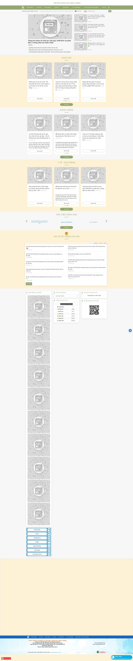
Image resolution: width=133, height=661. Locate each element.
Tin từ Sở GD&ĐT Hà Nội (66, 236)
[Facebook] (130, 330)
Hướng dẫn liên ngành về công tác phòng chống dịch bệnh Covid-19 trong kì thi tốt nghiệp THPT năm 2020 (93, 84)
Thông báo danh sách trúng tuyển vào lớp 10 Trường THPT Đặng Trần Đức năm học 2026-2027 (44, 270)
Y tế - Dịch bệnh (76, 7)
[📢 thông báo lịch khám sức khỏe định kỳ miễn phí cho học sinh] (66, 175)
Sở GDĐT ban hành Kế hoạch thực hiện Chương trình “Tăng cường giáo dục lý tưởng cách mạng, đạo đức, (85, 275)
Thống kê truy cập (62, 300)
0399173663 (118, 656)
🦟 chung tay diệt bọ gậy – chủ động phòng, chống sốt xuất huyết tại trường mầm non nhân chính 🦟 (96, 17)
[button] (26, 221)
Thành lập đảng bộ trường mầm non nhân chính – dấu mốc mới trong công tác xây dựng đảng (49, 51)
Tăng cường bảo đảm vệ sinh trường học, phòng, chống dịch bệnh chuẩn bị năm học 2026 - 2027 (96, 26)
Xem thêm (66, 104)
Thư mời (100, 243)
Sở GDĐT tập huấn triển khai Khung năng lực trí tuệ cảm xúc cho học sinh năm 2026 (45, 246)
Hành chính (47, 7)
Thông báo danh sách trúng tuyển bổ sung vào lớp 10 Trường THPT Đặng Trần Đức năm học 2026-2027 (86, 247)
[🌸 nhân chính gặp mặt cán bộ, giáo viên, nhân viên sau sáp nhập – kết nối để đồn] (80, 37)
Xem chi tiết (39, 98)
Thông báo (96, 243)
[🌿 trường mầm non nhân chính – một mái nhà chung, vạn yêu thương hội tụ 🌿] (80, 46)
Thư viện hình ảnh (66, 214)
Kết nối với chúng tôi (90, 292)
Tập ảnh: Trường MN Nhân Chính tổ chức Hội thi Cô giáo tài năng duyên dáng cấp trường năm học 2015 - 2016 (39, 222)
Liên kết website (61, 292)
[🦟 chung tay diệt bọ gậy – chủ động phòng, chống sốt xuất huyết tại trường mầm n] (80, 18)
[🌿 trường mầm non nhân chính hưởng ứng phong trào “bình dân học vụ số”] (66, 123)
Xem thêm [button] (66, 227)
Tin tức (91, 243)
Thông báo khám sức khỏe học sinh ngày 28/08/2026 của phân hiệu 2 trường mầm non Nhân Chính (93, 188)
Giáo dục (56, 7)
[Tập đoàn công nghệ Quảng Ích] (101, 651)
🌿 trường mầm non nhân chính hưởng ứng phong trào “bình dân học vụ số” (46, 49)
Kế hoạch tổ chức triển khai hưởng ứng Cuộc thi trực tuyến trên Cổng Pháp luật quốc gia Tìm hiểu (44, 262)
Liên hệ (104, 7)
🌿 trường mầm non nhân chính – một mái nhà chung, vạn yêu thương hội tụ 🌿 (96, 45)
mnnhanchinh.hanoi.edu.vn (56, 652)
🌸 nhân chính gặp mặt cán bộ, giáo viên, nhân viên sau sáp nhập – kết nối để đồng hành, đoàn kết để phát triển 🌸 (39, 136)
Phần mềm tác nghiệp (34, 292)
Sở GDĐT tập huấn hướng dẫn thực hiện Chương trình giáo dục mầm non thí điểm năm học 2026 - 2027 (86, 260)
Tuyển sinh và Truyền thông (91, 7)
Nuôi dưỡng (66, 7)
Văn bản (104, 243)
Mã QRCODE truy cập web (91, 300)
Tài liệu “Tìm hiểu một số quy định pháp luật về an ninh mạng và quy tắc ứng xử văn (43, 277)
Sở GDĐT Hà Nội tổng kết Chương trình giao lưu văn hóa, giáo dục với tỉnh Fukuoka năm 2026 (87, 268)
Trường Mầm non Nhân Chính (94, 295)
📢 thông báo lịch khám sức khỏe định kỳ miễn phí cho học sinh (43, 47)
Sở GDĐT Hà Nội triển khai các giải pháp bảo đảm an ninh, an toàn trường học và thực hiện (44, 254)
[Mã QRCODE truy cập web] (94, 309)
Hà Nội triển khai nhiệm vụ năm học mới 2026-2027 (79, 254)
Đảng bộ (39, 7)
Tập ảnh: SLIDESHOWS (66, 222)
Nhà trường (30, 7)
